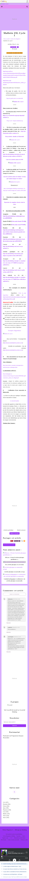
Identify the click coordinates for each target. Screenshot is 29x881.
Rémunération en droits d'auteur (19, 837)
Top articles (19, 836)
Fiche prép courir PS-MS (18, 224)
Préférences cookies (24, 839)
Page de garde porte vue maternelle (14, 98)
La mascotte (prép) (14, 400)
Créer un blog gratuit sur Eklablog (9, 836)
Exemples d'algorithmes (14, 330)
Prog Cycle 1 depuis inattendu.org (15, 120)
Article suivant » (21, 530)
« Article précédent (8, 530)
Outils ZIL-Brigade (15, 39)
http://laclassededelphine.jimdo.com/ (13, 342)
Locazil (15, 710)
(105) (6, 817)
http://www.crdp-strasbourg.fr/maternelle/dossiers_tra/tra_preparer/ (14, 82)
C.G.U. (11, 837)
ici (16, 44)
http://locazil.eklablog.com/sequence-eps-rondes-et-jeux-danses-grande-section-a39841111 (14, 232)
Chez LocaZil (6, 39)
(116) (6, 815)
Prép (6, 136)
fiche (13, 44)
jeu (18, 44)
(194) (7, 810)
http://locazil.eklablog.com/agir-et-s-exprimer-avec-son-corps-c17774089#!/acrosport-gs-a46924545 (14, 262)
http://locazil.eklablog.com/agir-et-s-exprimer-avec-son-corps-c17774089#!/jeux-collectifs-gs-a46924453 (14, 279)
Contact (23, 836)
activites (10, 44)
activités (10, 136)
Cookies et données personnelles (13, 839)
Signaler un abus (5, 837)
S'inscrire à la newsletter (9, 544)
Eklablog (24, 830)
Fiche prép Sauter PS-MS (18, 221)
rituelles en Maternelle (18, 136)
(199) (6, 808)
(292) (6, 804)
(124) (6, 813)
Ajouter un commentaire (14, 594)
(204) (6, 806)
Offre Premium (3, 839)
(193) (5, 812)
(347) (5, 802)
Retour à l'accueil (14, 533)
